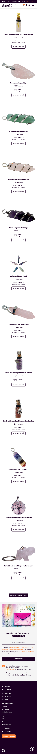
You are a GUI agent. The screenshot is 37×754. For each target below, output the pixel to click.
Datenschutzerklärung (28, 651)
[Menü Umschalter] (33, 5)
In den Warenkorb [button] (18, 47)
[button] (29, 5)
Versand (23, 42)
